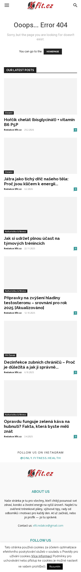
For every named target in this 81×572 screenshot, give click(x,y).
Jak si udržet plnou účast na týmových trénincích (32, 241)
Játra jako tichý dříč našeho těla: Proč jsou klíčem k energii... (36, 181)
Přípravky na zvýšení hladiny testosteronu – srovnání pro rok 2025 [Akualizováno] (35, 302)
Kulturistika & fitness (15, 231)
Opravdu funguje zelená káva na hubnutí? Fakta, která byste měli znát (37, 426)
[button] (6, 5)
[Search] (75, 5)
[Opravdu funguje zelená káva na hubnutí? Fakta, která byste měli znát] (40, 398)
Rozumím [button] (54, 566)
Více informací (41, 556)
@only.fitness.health (40, 458)
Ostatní (9, 112)
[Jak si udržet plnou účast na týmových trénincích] (40, 215)
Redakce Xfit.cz (13, 129)
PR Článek (10, 355)
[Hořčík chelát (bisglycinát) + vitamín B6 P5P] (40, 96)
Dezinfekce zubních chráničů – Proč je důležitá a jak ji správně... (39, 365)
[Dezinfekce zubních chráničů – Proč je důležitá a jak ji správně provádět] (40, 339)
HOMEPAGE (53, 51)
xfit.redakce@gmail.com (48, 525)
